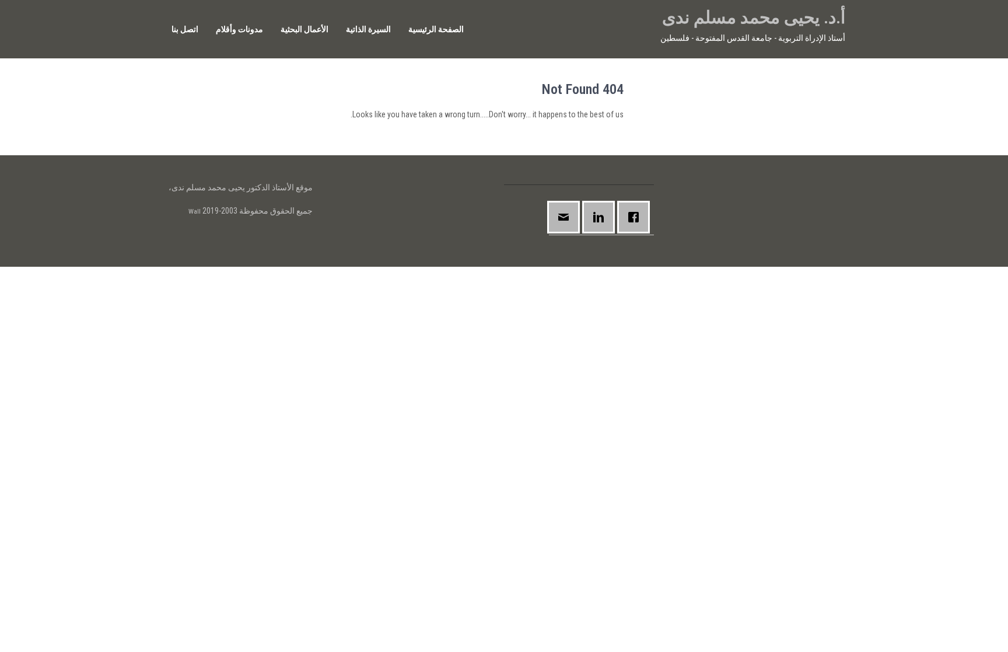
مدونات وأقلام (239, 29)
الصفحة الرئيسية (436, 29)
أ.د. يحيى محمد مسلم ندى (753, 17)
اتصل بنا (185, 29)
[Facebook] (636, 217)
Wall (194, 211)
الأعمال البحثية (304, 29)
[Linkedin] (601, 217)
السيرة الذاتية (368, 29)
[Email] (566, 217)
